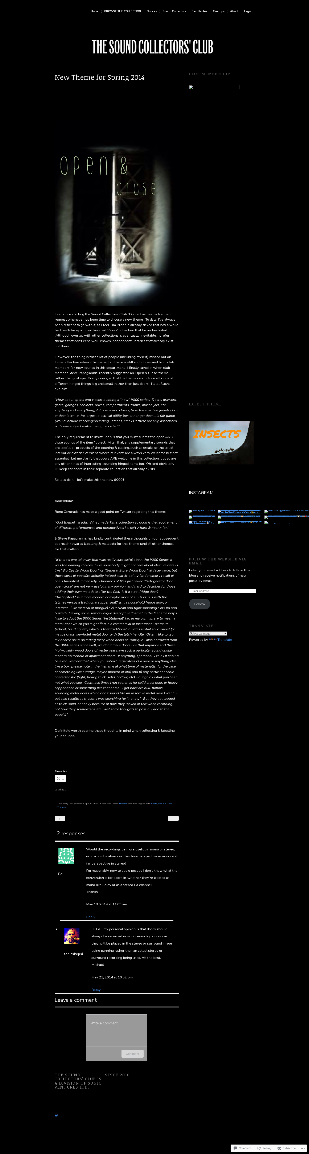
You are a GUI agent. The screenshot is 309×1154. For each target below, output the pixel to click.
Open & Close (165, 803)
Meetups (218, 11)
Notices (152, 11)
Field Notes (199, 11)
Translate (224, 639)
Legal (248, 11)
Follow (199, 604)
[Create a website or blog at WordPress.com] (56, 1115)
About (234, 11)
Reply (90, 916)
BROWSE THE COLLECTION (122, 11)
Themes (123, 803)
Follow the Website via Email (217, 560)
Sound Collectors (174, 11)
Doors (154, 803)
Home (95, 11)
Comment (132, 1053)
